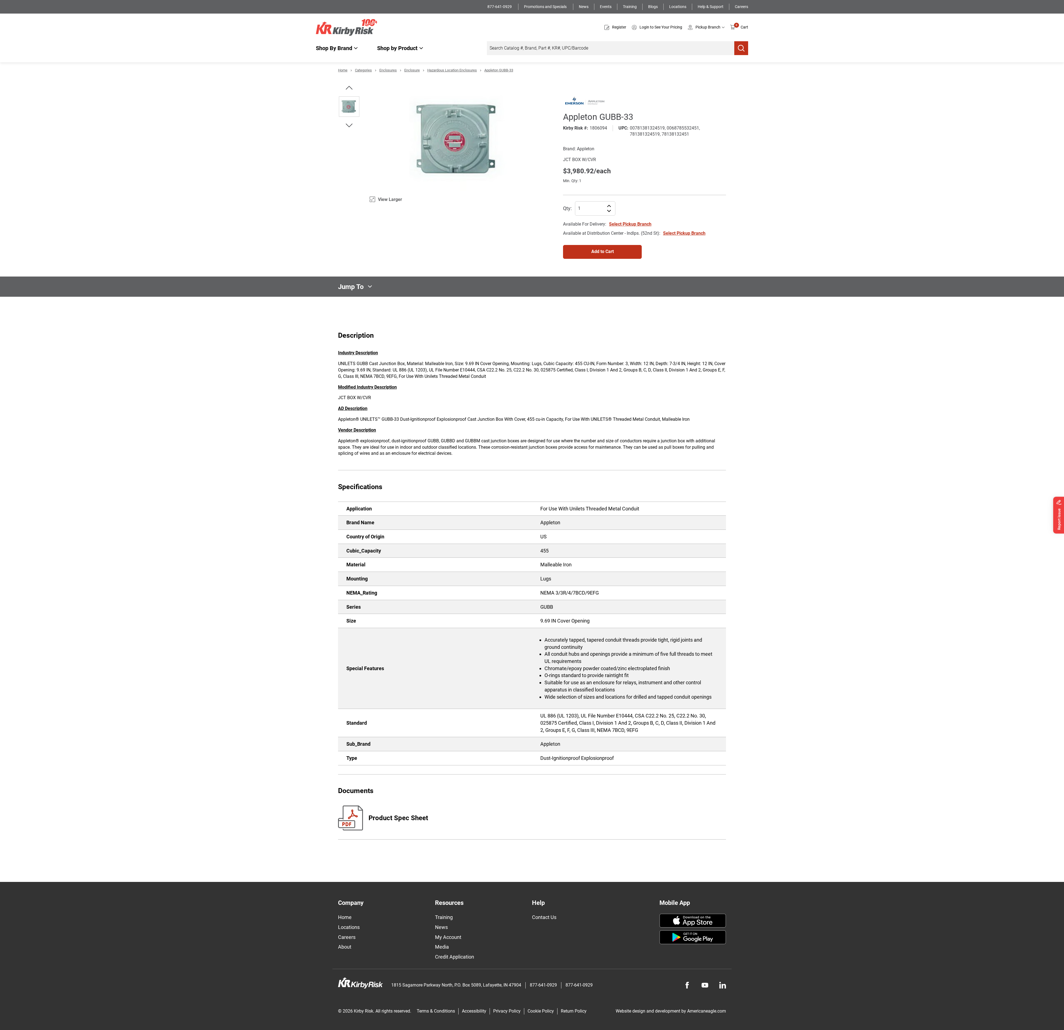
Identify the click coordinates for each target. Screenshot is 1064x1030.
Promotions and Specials (545, 6)
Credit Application (454, 957)
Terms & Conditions (436, 1011)
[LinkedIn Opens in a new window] (722, 985)
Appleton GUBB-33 (498, 70)
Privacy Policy (507, 1011)
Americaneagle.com (706, 1011)
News (584, 6)
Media (442, 947)
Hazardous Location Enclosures (452, 70)
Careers (741, 6)
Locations (677, 6)
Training (630, 6)
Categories (363, 70)
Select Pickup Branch (630, 224)
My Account (448, 937)
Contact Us (544, 917)
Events (606, 6)
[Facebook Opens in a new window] (687, 985)
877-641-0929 (500, 6)
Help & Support (710, 6)
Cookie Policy (541, 1011)
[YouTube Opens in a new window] (705, 985)
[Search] (741, 48)
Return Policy (574, 1011)
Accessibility (474, 1011)
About (344, 947)
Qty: (567, 208)
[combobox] (610, 48)
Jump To (351, 286)
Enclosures (388, 70)
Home (342, 70)
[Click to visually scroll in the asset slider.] (349, 87)
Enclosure (412, 70)
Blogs (653, 6)
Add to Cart (602, 251)
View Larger (390, 199)
